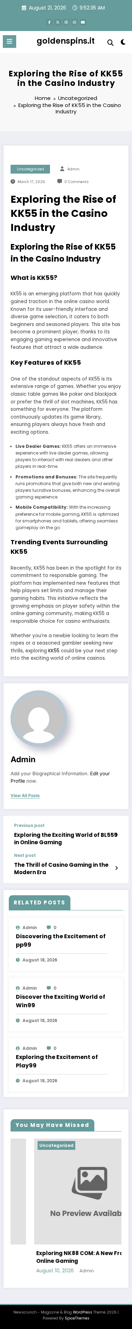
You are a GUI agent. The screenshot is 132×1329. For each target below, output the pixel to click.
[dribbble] (66, 22)
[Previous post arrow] (116, 834)
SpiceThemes (77, 1318)
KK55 (53, 650)
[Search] (110, 43)
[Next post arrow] (116, 868)
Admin (73, 169)
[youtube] (83, 22)
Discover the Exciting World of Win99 (60, 1001)
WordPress (82, 1312)
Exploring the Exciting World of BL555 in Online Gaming (66, 838)
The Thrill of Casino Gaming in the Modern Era (61, 868)
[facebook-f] (49, 22)
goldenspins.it (66, 40)
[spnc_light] (123, 43)
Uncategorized (30, 169)
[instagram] (74, 22)
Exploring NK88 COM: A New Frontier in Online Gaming (70, 1257)
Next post (25, 855)
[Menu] (9, 41)
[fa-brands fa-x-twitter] (58, 22)
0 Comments (76, 181)
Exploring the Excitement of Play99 (57, 1061)
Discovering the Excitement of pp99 (61, 940)
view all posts (25, 795)
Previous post (29, 825)
